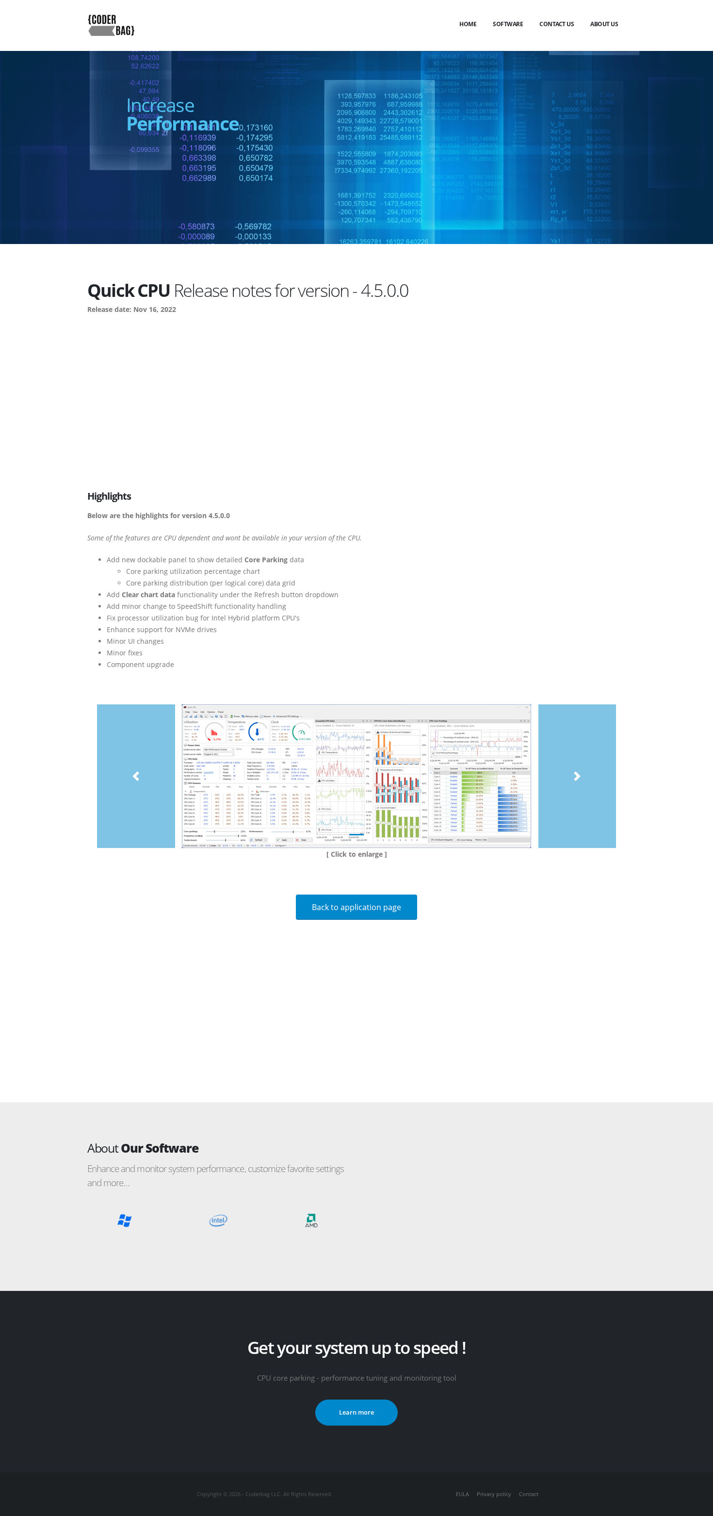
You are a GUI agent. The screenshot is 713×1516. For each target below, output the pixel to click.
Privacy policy (494, 1494)
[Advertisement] (356, 393)
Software (508, 24)
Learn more (356, 1412)
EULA (462, 1494)
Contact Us (556, 24)
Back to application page (356, 907)
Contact (528, 1494)
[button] (136, 776)
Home (467, 24)
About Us (604, 24)
